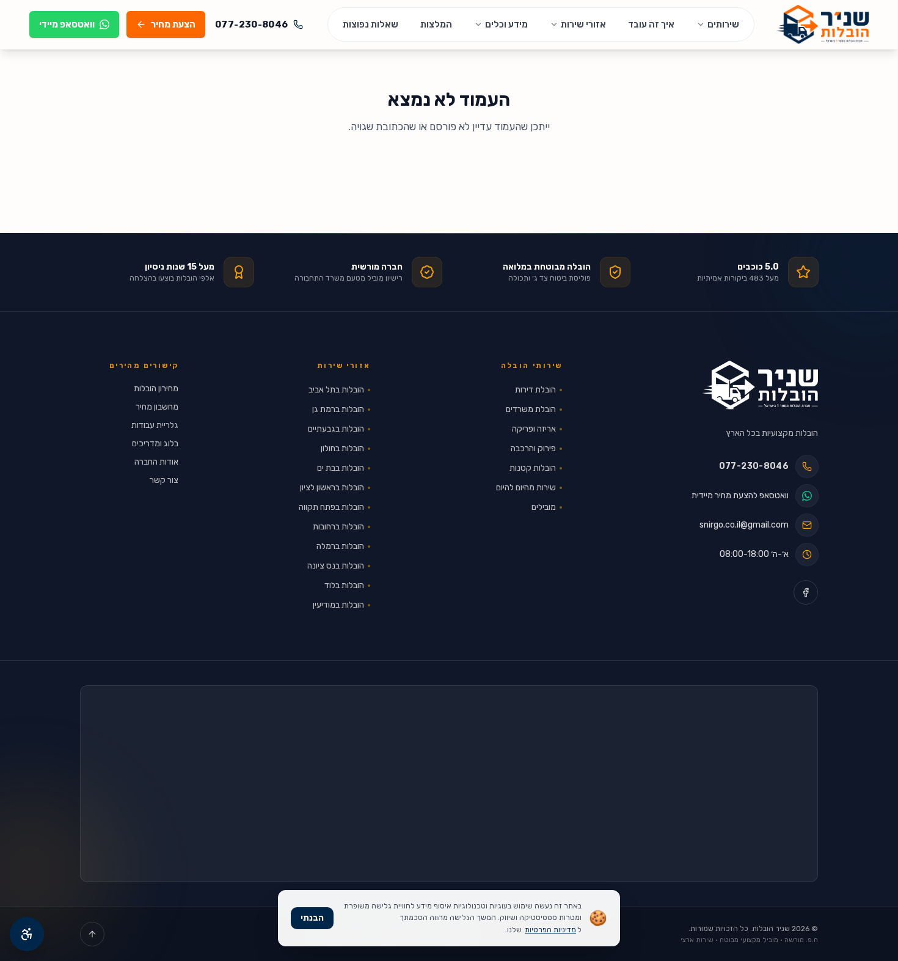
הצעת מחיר (173, 24)
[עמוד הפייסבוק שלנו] (806, 592)
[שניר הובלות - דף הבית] (760, 385)
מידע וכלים (506, 24)
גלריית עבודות (154, 425)
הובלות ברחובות (338, 526)
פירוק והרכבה (533, 448)
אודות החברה (156, 462)
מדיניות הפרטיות (550, 930)
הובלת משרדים (531, 409)
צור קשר (164, 480)
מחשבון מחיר (157, 407)
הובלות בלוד (344, 585)
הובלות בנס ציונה (335, 566)
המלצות (436, 24)
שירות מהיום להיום (526, 487)
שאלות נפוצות (370, 24)
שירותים (723, 24)
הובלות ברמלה (340, 546)
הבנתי (312, 918)
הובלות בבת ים (340, 468)
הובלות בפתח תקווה (331, 507)
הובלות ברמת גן (338, 409)
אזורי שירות (583, 24)
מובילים (543, 507)
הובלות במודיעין (338, 605)
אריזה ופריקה (534, 429)
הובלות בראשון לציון (332, 487)
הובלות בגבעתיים (336, 429)
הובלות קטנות (532, 468)
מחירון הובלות (156, 388)
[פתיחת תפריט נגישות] (27, 934)
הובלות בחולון (342, 448)
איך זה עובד (651, 24)
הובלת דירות (535, 390)
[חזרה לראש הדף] (92, 934)
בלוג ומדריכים (155, 443)
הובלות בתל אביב (336, 390)
